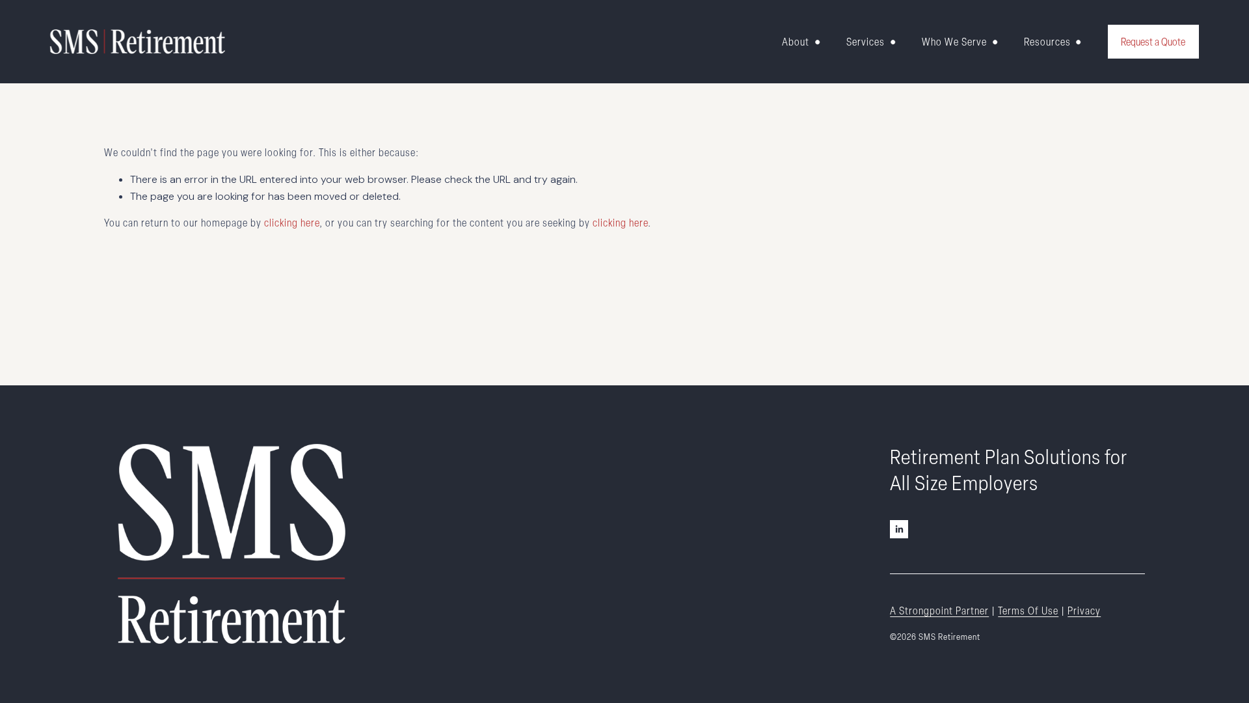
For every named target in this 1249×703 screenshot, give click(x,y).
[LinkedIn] (899, 529)
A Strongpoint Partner (939, 610)
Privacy (1084, 610)
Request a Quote (1153, 41)
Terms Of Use (1028, 610)
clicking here (291, 222)
